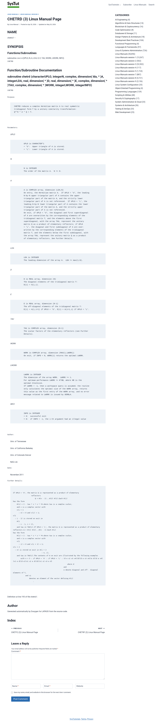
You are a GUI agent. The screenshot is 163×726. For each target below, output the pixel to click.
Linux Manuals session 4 (125, 67)
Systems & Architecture (125, 105)
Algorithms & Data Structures (127, 23)
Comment (16, 651)
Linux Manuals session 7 (125, 74)
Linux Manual (13, 24)
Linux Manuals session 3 (29, 14)
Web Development (122, 112)
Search (151, 5)
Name (15, 686)
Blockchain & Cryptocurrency (127, 26)
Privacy (90, 719)
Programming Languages (126, 92)
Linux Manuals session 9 (125, 81)
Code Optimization (123, 30)
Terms (83, 719)
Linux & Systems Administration (128, 50)
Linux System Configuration (127, 85)
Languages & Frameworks (126, 47)
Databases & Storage (124, 33)
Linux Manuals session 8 (125, 78)
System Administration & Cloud (128, 102)
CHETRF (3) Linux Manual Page (91, 630)
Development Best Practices (127, 40)
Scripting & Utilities (123, 95)
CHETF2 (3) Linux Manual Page (24, 630)
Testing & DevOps (122, 109)
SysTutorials (75, 719)
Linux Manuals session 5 (125, 71)
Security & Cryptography (125, 98)
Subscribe (127, 5)
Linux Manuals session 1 (125, 57)
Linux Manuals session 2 (125, 61)
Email (47, 686)
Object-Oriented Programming (127, 88)
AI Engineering (121, 20)
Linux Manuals (140, 5)
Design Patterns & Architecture (128, 37)
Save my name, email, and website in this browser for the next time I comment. (42, 692)
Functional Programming (125, 44)
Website (79, 686)
